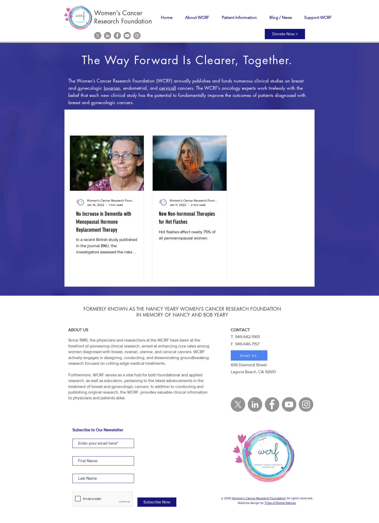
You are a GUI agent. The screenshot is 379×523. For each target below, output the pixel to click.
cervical (167, 88)
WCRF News (106, 120)
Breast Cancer (179, 120)
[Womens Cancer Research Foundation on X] (97, 35)
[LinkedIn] (107, 35)
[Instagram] (137, 35)
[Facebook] (117, 35)
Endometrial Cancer (255, 120)
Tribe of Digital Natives (280, 503)
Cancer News (215, 120)
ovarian (112, 88)
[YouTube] (127, 35)
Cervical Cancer (142, 120)
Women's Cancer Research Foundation (259, 498)
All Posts (77, 120)
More (287, 120)
